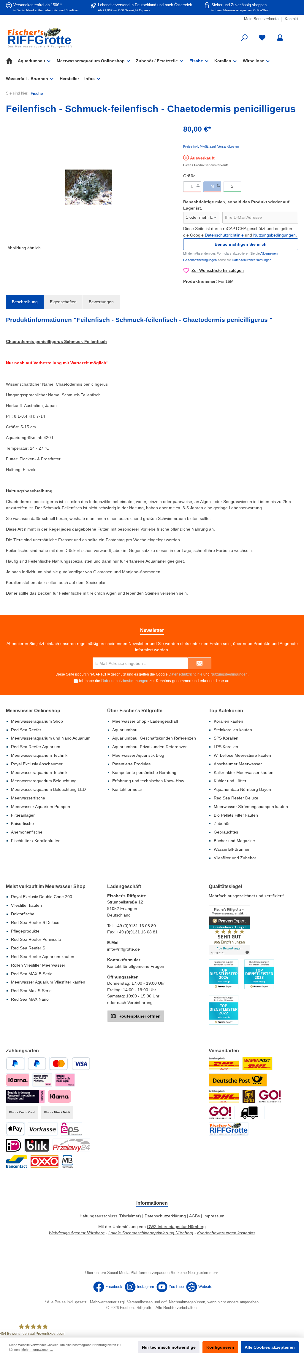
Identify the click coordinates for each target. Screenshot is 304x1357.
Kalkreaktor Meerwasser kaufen (243, 772)
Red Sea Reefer (26, 729)
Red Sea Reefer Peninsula (36, 939)
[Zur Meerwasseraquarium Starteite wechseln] (52, 38)
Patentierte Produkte (131, 763)
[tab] (25, 302)
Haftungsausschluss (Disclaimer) (110, 1216)
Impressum (213, 1216)
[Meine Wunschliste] (262, 38)
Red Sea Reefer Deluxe (236, 798)
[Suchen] (244, 38)
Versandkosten (140, 1302)
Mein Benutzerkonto (261, 19)
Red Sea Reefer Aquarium (35, 746)
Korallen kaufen (228, 721)
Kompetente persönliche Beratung (144, 772)
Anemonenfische (26, 832)
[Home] (12, 61)
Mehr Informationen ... (37, 1349)
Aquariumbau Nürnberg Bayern (243, 789)
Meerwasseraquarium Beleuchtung (44, 780)
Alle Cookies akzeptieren (270, 1347)
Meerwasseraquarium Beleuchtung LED (48, 789)
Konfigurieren (220, 1347)
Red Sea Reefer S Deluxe (35, 922)
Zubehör (222, 823)
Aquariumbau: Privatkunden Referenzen (150, 746)
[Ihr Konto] (280, 38)
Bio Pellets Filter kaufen (236, 815)
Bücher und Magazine (234, 840)
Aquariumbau (124, 729)
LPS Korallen (226, 746)
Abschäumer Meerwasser (238, 763)
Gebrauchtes (226, 832)
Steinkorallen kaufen (233, 729)
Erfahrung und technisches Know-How (148, 780)
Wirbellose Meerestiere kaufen (242, 755)
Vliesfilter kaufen (26, 905)
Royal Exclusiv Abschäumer (37, 763)
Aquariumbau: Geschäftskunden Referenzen (154, 738)
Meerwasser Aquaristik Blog (138, 755)
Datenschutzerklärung (165, 1216)
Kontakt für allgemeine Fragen (135, 966)
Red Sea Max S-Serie (31, 990)
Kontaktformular (127, 789)
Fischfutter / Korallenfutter (35, 840)
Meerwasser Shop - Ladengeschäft (145, 721)
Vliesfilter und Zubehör (235, 857)
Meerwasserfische (28, 798)
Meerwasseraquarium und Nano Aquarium (51, 738)
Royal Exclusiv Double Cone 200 (41, 896)
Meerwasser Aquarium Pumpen (40, 806)
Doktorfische (22, 913)
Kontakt (291, 19)
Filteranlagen (23, 815)
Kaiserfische (22, 823)
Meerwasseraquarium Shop (37, 721)
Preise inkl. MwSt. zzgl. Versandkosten (211, 146)
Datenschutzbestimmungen (251, 260)
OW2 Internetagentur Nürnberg (176, 1226)
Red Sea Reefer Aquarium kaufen (42, 956)
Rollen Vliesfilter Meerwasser (38, 965)
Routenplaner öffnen (139, 1016)
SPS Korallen (226, 738)
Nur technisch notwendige (169, 1347)
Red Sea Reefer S (28, 948)
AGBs (194, 1216)
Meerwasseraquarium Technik (39, 755)
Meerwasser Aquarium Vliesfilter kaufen (48, 982)
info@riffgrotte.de (123, 949)
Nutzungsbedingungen (274, 235)
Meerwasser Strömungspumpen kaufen (251, 806)
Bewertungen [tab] (101, 301)
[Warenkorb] (294, 35)
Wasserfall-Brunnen (232, 849)
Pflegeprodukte (25, 931)
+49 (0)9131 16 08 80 (135, 925)
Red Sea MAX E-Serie (32, 973)
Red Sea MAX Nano (30, 999)
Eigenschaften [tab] (63, 301)
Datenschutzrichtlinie (224, 235)
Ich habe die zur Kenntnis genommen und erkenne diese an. (154, 681)
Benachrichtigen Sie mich (241, 244)
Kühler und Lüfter (230, 780)
